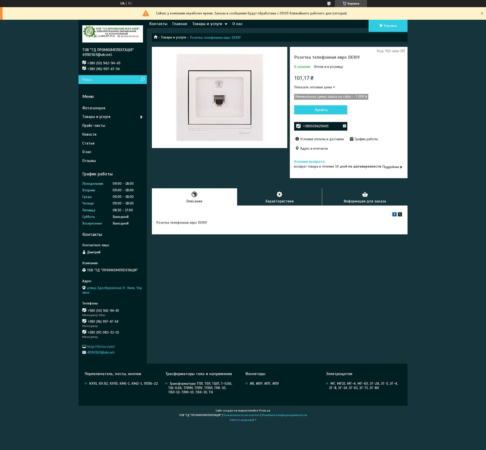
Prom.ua (264, 410)
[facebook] (394, 215)
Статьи (88, 143)
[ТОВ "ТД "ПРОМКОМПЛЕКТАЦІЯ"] (112, 34)
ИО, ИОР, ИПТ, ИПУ (264, 383)
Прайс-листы (93, 125)
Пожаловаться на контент (242, 415)
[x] (400, 215)
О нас (237, 23)
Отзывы (89, 160)
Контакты (158, 23)
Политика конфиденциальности (284, 415)
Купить (321, 109)
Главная (179, 23)
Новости (89, 134)
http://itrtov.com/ (101, 346)
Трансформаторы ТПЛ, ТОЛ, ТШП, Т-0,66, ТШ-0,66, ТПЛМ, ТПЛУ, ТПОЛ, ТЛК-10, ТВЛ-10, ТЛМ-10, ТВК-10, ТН (200, 387)
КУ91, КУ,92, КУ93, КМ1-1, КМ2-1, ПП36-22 (123, 383)
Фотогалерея (93, 108)
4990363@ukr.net (100, 352)
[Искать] (142, 79)
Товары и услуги (207, 23)
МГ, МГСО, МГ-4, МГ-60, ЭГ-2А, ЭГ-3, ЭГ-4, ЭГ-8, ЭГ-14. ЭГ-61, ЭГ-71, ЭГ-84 (363, 385)
